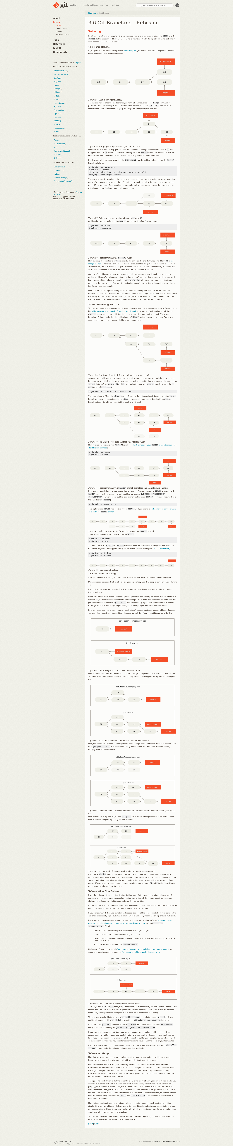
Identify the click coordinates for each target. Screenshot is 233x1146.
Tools (56, 40)
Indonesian (59, 170)
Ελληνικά (58, 92)
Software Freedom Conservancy (167, 1141)
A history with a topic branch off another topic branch (114, 311)
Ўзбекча (57, 155)
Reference (59, 44)
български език (61, 74)
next (96, 1124)
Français (57, 89)
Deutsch (57, 78)
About (56, 18)
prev (90, 1124)
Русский (57, 106)
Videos (59, 32)
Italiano (57, 174)
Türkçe (57, 124)
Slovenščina (59, 110)
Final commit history (161, 549)
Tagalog (57, 121)
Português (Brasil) (62, 151)
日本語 (56, 96)
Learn (56, 22)
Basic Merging (130, 51)
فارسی (56, 85)
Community (60, 52)
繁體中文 (57, 158)
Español (57, 82)
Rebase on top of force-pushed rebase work (141, 952)
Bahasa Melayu (60, 178)
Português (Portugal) (63, 181)
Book (58, 26)
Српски (57, 114)
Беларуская (59, 167)
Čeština (57, 140)
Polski (56, 147)
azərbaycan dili (60, 71)
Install (57, 48)
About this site (65, 1141)
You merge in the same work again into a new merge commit (143, 949)
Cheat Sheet (61, 29)
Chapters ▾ (93, 13)
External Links (62, 35)
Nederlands (59, 103)
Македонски (59, 144)
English (78, 63)
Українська (59, 128)
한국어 (56, 99)
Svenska (57, 117)
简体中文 (57, 132)
